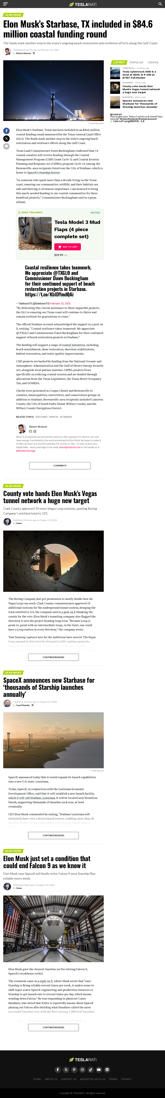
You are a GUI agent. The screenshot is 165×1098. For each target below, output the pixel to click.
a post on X (68, 612)
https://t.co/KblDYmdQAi (49, 294)
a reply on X (45, 981)
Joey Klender (23, 705)
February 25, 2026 (60, 303)
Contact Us (68, 1079)
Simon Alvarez (23, 53)
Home (37, 1079)
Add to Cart (70, 247)
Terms (113, 1079)
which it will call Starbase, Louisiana (31, 798)
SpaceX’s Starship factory (43, 172)
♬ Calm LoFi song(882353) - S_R (127, 121)
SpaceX (54, 417)
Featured (42, 417)
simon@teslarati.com (70, 447)
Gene (19, 523)
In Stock (95, 213)
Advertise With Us (92, 1079)
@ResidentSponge (25, 450)
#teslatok (132, 119)
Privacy (126, 1079)
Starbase (66, 417)
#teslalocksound (147, 119)
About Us (51, 1079)
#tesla (123, 119)
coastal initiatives (73, 345)
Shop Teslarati (31, 212)
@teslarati (116, 114)
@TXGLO (61, 272)
